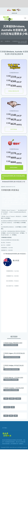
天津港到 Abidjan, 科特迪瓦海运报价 (11, 369)
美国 (12, 407)
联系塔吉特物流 (13, 167)
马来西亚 (11, 398)
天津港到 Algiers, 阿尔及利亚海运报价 (12, 357)
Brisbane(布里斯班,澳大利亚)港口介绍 (13, 181)
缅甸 (15, 415)
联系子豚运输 (14, 129)
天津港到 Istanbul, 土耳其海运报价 (11, 390)
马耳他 (6, 398)
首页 (2, 41)
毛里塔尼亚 (7, 407)
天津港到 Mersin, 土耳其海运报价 (11, 379)
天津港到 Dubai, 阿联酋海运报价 (11, 344)
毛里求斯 (18, 398)
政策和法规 (14, 13)
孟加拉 (6, 415)
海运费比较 (7, 41)
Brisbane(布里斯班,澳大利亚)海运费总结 (13, 177)
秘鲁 (11, 415)
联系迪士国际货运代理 (13, 91)
